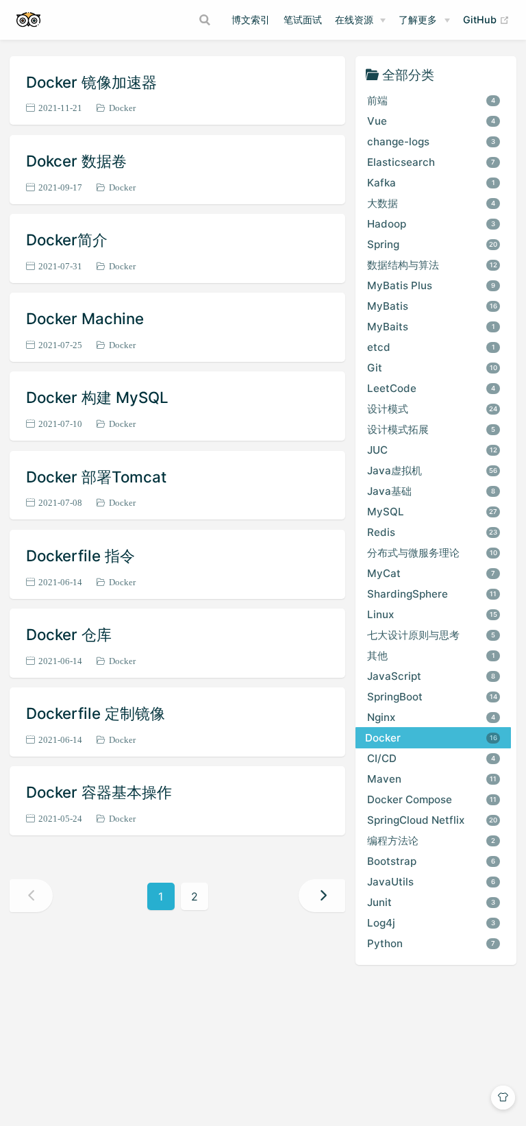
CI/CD (431, 758)
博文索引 (250, 19)
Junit (431, 902)
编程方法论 (431, 840)
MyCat (431, 573)
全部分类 (408, 74)
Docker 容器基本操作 (99, 792)
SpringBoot (432, 696)
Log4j (431, 922)
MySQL (432, 511)
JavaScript (431, 676)
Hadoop (431, 223)
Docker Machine (85, 318)
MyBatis (432, 306)
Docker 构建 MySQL (97, 397)
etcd (431, 347)
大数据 (431, 203)
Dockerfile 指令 (80, 555)
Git (432, 367)
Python (431, 943)
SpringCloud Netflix (432, 820)
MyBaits (431, 326)
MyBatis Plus (431, 285)
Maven (432, 778)
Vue (431, 120)
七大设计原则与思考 (431, 634)
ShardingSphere (432, 593)
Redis (432, 532)
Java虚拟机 (432, 470)
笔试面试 (303, 19)
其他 (431, 655)
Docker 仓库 (69, 634)
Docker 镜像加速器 (91, 82)
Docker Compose (432, 799)
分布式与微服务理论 (432, 552)
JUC (432, 449)
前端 (431, 100)
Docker (122, 107)
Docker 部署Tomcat (96, 476)
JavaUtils (431, 881)
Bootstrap (431, 861)
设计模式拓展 (431, 429)
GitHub (486, 19)
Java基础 (431, 491)
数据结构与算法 (432, 264)
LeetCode (431, 388)
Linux (432, 614)
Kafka (431, 182)
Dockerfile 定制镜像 (95, 713)
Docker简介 (67, 239)
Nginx (431, 717)
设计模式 (432, 408)
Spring (432, 244)
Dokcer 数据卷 (76, 160)
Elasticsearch (431, 162)
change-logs (431, 141)
